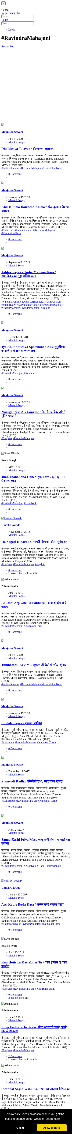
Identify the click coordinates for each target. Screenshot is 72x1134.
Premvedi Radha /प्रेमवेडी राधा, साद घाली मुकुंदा (31, 781)
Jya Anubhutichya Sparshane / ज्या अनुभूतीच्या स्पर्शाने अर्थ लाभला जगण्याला (33, 348)
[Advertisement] (36, 86)
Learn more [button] (53, 1118)
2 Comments (15, 1056)
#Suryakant (23, 304)
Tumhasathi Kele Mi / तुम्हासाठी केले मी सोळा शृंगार (33, 665)
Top (12, 46)
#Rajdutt (45, 307)
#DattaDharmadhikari (49, 865)
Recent (5, 46)
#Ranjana (29, 373)
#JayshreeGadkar (52, 304)
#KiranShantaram (45, 988)
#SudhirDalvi (8, 304)
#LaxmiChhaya (10, 923)
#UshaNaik (30, 503)
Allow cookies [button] (51, 1127)
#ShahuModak (9, 307)
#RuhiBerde (8, 800)
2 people (13, 997)
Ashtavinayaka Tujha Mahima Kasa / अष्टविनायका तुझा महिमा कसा (28, 274)
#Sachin (24, 301)
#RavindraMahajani (31, 168)
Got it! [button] (20, 1127)
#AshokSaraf (37, 301)
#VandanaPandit (10, 301)
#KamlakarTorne (33, 625)
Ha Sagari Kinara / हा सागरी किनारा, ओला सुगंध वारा (34, 542)
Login (4, 19)
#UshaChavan (53, 301)
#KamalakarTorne (52, 168)
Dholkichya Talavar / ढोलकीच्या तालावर (27, 148)
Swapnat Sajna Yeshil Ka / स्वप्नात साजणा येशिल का (35, 1089)
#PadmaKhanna (10, 168)
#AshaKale (7, 230)
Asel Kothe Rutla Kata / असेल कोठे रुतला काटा (32, 904)
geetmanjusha (12, 13)
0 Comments (15, 173)
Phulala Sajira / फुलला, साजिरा (21, 723)
